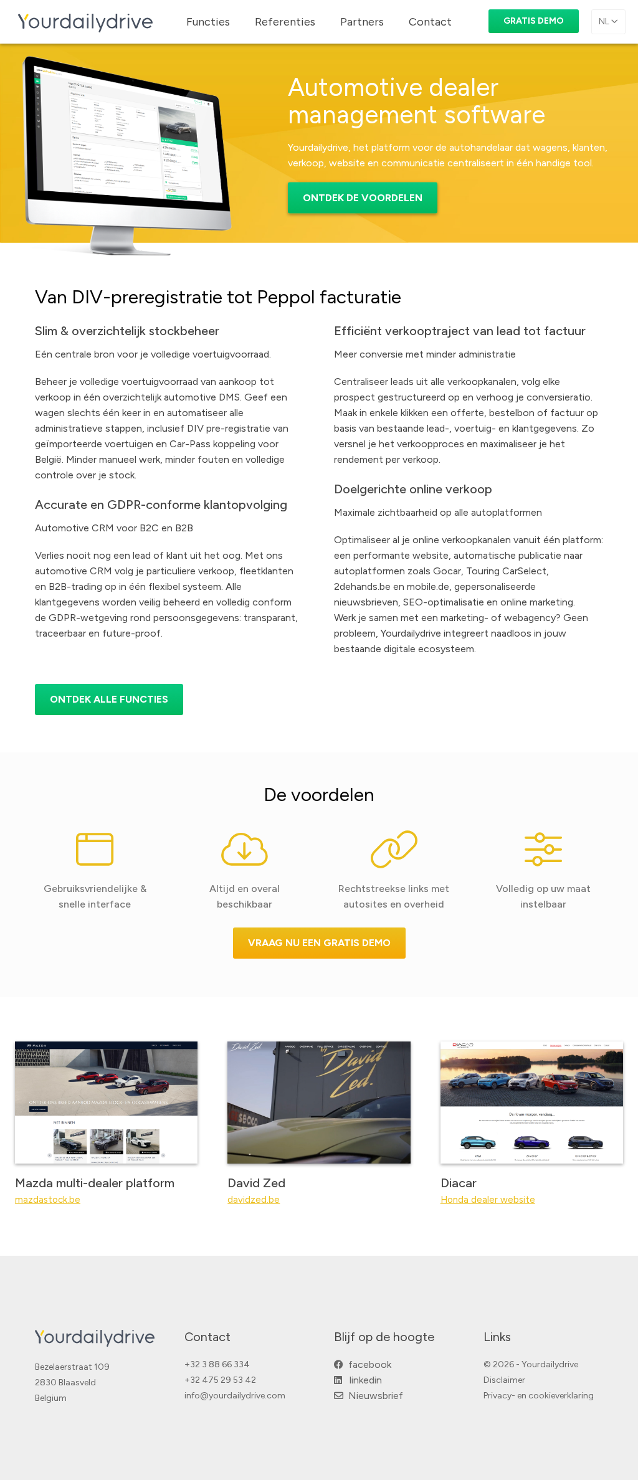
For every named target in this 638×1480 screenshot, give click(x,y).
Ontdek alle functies (109, 699)
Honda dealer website (487, 1199)
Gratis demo (533, 21)
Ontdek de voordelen (362, 198)
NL (605, 21)
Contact (430, 22)
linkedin (362, 1380)
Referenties (285, 22)
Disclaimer (504, 1380)
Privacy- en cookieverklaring (538, 1395)
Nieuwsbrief (373, 1396)
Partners (362, 22)
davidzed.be (253, 1199)
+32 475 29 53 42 (220, 1380)
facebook (367, 1364)
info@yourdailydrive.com (234, 1395)
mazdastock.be (47, 1199)
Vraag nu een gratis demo (319, 943)
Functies (208, 22)
